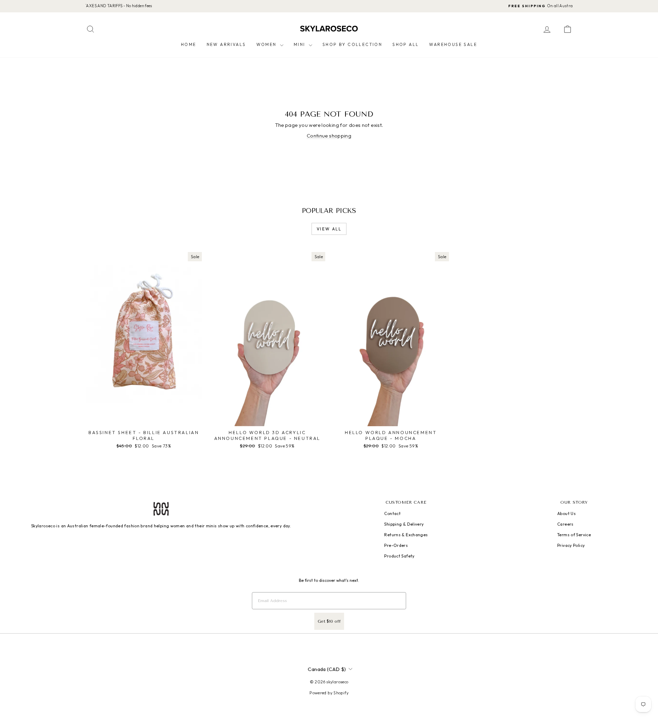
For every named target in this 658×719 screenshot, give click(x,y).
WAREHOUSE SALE (453, 44)
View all (329, 228)
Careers (565, 524)
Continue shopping (329, 135)
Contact (392, 513)
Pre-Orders (396, 545)
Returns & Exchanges (406, 534)
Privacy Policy (571, 545)
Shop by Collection (352, 44)
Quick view (143, 419)
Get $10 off (329, 621)
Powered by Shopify (329, 692)
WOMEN (267, 44)
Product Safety (399, 556)
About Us (566, 513)
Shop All (405, 44)
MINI (300, 44)
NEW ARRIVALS (226, 44)
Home (188, 44)
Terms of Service (574, 534)
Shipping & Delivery (404, 524)
